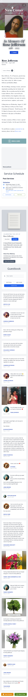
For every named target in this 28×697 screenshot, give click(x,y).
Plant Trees (19, 194)
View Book (7, 239)
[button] (14, 396)
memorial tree (19, 129)
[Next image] (25, 396)
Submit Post (14, 285)
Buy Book (15, 239)
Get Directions (8, 194)
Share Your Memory (9, 261)
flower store (18, 131)
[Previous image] (3, 396)
